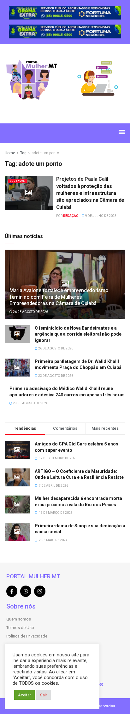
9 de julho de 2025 (100, 216)
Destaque (17, 180)
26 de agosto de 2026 (30, 312)
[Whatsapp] (25, 591)
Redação (71, 216)
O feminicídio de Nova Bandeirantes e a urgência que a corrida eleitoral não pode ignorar (78, 334)
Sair (43, 695)
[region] (65, 13)
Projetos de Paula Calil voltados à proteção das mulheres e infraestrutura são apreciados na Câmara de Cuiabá (90, 193)
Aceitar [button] (24, 695)
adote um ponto (45, 153)
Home (10, 153)
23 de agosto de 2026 (55, 375)
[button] (121, 132)
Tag (23, 153)
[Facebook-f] (11, 591)
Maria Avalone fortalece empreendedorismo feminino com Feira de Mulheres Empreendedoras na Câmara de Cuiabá (58, 297)
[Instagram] (39, 591)
